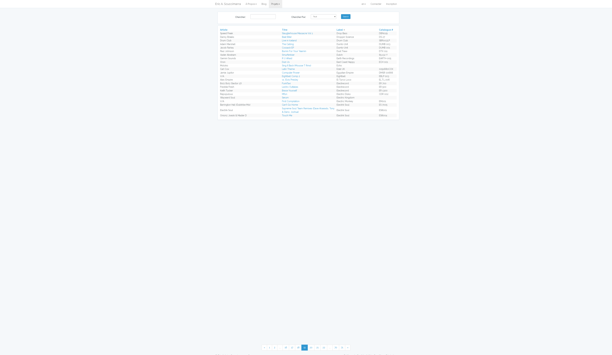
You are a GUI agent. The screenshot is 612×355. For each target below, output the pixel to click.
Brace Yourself (289, 90)
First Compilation (290, 101)
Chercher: (240, 17)
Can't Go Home (290, 105)
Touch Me (287, 115)
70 (336, 347)
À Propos (250, 4)
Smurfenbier (288, 55)
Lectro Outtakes (290, 87)
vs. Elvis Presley (290, 79)
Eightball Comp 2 (291, 76)
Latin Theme (288, 69)
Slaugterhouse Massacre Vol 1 (297, 33)
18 (298, 347)
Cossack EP (288, 47)
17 (292, 347)
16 (286, 347)
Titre (284, 30)
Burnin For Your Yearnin (294, 51)
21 (317, 347)
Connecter (376, 4)
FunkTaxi (286, 83)
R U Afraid (287, 58)
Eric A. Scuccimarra (228, 4)
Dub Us (286, 62)
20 (311, 347)
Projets (274, 4)
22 (324, 347)
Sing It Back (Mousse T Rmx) (296, 65)
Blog (264, 4)
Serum (285, 97)
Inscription (391, 4)
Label (340, 30)
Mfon (284, 94)
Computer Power (291, 72)
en (363, 4)
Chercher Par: (298, 17)
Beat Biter (287, 37)
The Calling (288, 44)
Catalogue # (386, 30)
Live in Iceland (289, 40)
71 (342, 347)
